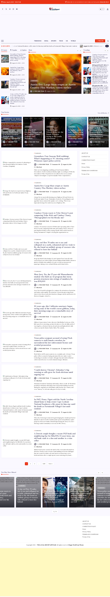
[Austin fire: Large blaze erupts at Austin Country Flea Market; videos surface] (55, 74)
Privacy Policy (86, 167)
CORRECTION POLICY (88, 160)
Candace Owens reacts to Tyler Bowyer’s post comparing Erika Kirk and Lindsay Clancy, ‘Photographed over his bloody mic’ (18, 83)
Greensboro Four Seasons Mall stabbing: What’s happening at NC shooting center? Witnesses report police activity (18, 57)
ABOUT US (85, 153)
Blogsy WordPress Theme (76, 545)
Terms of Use (85, 174)
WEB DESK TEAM (39, 91)
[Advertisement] (55, 26)
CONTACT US (86, 156)
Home (83, 163)
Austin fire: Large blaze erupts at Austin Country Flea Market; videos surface (17, 70)
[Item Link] (5, 59)
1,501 (44, 463)
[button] (102, 9)
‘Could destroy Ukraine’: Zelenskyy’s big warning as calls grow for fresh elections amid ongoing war (53, 372)
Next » (51, 463)
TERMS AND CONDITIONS (89, 170)
